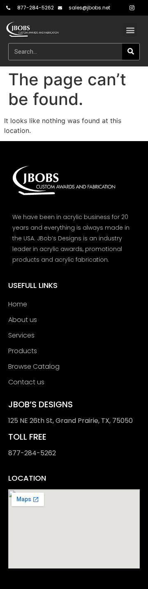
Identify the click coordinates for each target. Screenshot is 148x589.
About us (22, 319)
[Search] (130, 51)
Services (21, 335)
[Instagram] (132, 8)
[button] (130, 30)
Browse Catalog (34, 366)
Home (17, 304)
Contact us (26, 382)
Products (22, 351)
